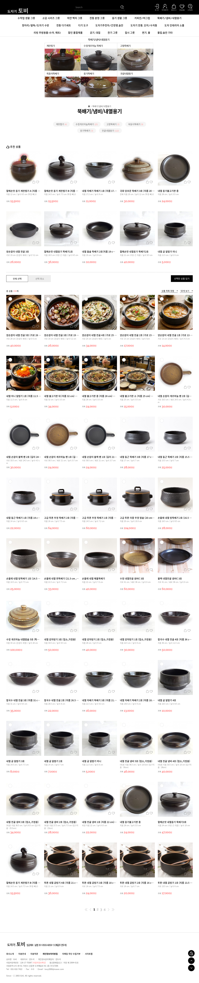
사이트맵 (89, 953)
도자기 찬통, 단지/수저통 (144, 25)
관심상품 (37, 181)
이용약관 (34, 953)
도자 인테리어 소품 (174, 25)
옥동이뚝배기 (135, 124)
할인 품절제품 (75, 32)
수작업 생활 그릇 (26, 18)
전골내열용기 (110, 130)
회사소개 (10, 953)
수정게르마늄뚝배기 (87, 124)
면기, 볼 (146, 32)
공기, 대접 (95, 32)
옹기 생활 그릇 (119, 18)
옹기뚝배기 (86, 130)
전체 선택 (17, 278)
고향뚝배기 (112, 124)
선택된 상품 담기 (182, 278)
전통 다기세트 (63, 25)
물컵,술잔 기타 (165, 32)
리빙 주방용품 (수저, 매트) (47, 32)
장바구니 (33, 181)
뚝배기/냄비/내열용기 (169, 18)
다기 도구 (83, 25)
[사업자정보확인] (39, 962)
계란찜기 (61, 124)
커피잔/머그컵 (142, 18)
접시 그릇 (130, 32)
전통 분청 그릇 (97, 18)
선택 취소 (39, 278)
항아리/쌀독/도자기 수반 (35, 25)
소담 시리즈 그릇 (51, 18)
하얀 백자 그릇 (74, 18)
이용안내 (22, 953)
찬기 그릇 (113, 32)
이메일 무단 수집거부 (71, 953)
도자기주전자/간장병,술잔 (109, 25)
